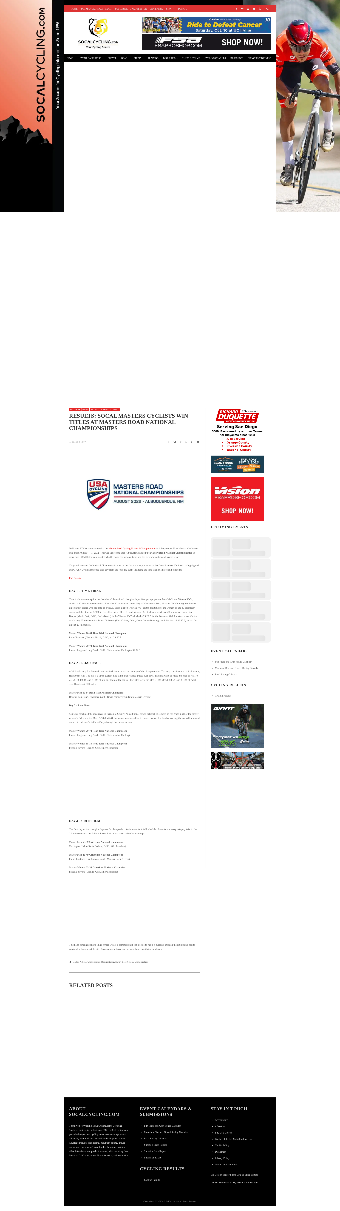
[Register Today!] (237, 464)
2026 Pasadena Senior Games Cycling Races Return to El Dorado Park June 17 (89, 1038)
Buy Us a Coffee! (224, 1132)
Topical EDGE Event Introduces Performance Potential (117, 320)
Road (116, 410)
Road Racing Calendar (226, 674)
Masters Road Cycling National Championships (132, 548)
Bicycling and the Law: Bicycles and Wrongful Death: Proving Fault (127, 362)
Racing (95, 410)
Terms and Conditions (226, 1164)
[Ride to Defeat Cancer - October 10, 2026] (206, 24)
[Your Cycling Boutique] (237, 760)
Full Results (75, 578)
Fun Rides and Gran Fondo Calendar (233, 661)
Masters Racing (107, 962)
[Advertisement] (237, 795)
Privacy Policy (222, 1158)
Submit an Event (152, 1157)
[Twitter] (253, 8)
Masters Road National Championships (131, 962)
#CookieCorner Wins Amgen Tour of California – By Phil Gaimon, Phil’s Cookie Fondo (139, 236)
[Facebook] (236, 8)
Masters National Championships (87, 962)
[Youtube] (259, 8)
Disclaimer (220, 1151)
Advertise (220, 1126)
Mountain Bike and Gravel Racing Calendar (237, 668)
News (85, 410)
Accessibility (221, 1120)
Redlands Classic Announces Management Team (110, 110)
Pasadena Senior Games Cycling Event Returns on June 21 (132, 1087)
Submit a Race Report (155, 1151)
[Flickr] (242, 8)
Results (106, 410)
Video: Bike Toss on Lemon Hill (95, 278)
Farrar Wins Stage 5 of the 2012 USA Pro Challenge (111, 152)
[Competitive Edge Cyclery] (237, 725)
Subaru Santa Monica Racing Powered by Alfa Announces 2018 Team (179, 1087)
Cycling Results (223, 695)
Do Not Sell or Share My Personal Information (234, 1182)
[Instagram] (248, 8)
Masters (75, 410)
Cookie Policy (222, 1145)
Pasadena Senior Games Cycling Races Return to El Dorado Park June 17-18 (178, 1032)
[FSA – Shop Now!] (206, 41)
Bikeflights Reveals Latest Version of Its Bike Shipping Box (119, 68)
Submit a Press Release (155, 1145)
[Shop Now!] (237, 498)
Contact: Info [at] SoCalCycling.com (233, 1139)
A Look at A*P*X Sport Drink (92, 194)
